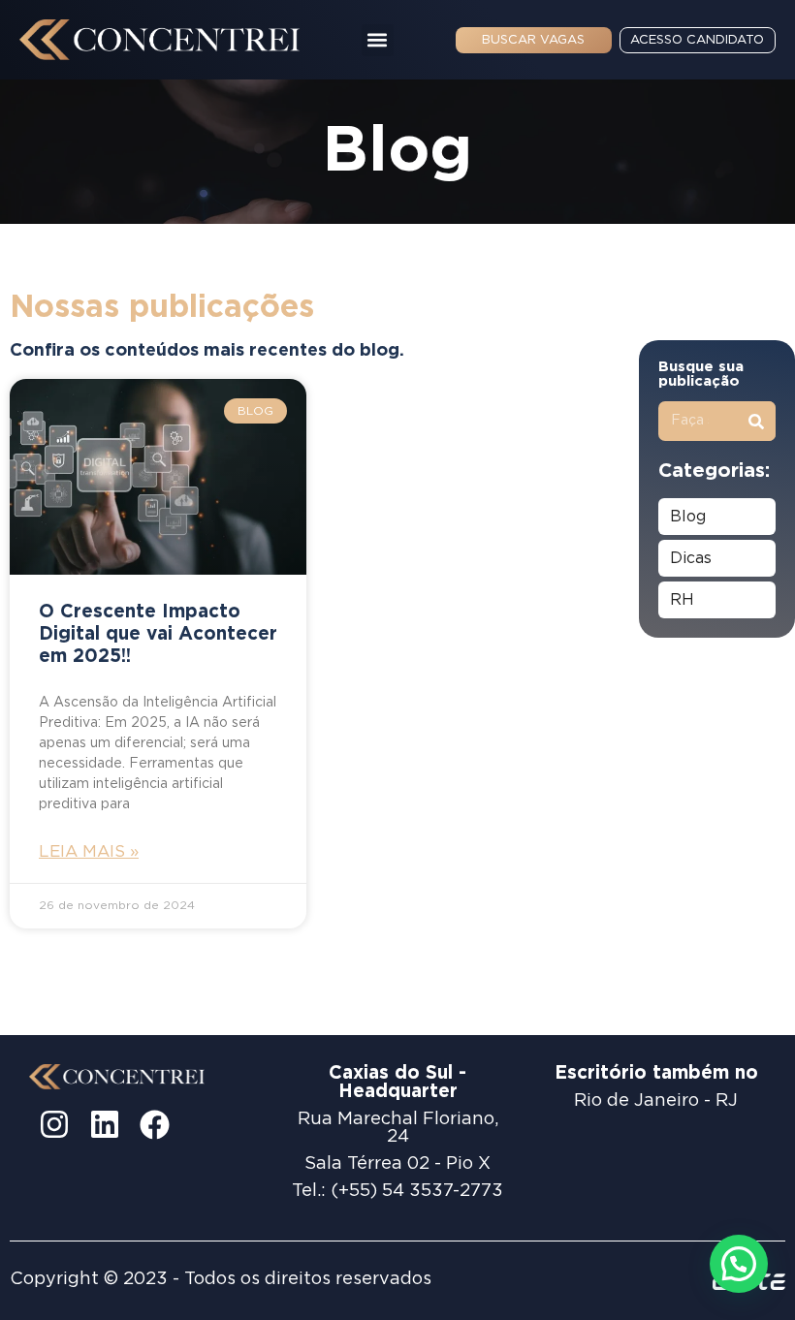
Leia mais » (89, 851)
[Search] (756, 421)
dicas (691, 558)
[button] (378, 40)
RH (682, 600)
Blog (688, 516)
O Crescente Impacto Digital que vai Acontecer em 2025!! (158, 634)
